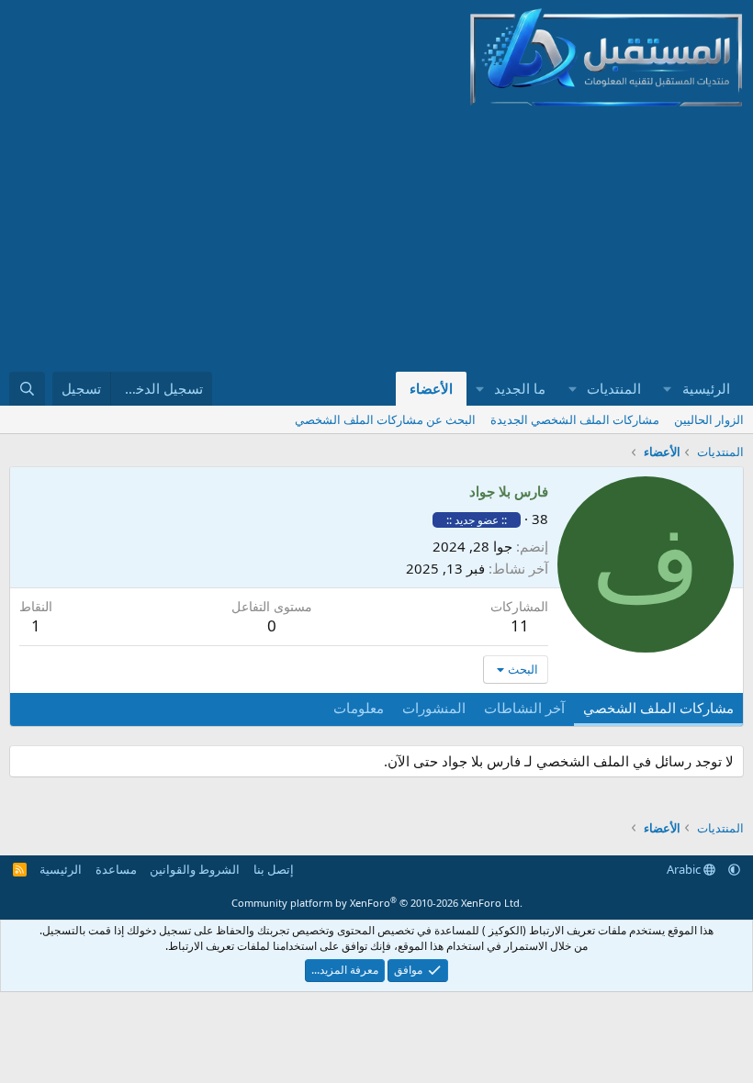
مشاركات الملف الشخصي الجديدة (574, 419)
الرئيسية (706, 388)
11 (520, 625)
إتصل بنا (273, 869)
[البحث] (27, 389)
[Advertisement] (494, 236)
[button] (667, 389)
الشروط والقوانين (195, 869)
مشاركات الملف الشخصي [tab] (658, 707)
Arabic (685, 869)
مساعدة (116, 869)
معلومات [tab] (358, 707)
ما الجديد (519, 388)
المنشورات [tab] (434, 707)
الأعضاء (431, 388)
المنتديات (614, 388)
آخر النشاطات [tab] (524, 707)
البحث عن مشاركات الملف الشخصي (385, 419)
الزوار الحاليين (709, 419)
